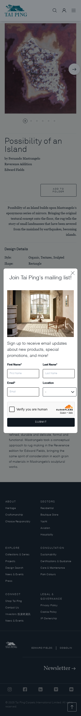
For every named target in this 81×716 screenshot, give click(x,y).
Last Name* (50, 364)
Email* (11, 382)
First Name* (14, 364)
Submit (41, 422)
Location (48, 382)
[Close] (74, 271)
